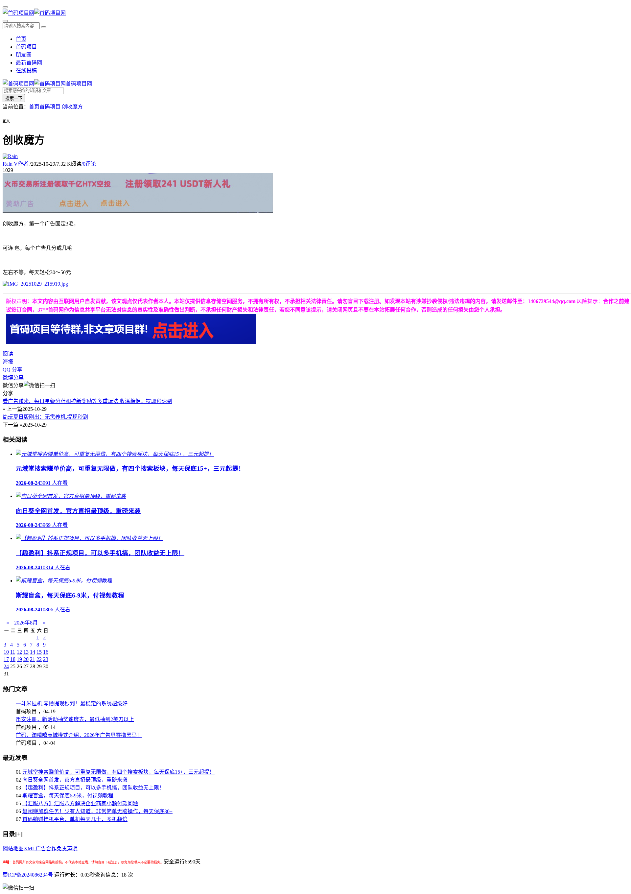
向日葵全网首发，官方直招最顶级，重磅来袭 (75, 780)
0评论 (89, 164)
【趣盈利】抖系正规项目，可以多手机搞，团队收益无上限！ (93, 787)
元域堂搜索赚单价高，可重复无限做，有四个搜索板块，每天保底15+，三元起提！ (118, 772)
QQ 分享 (12, 369)
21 (32, 659)
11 (12, 652)
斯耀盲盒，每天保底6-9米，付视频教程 (67, 795)
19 (19, 659)
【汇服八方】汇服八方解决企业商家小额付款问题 (80, 803)
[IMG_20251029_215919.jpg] (35, 284)
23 (45, 659)
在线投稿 (26, 70)
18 (12, 659)
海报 (8, 362)
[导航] (5, 7)
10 (6, 652)
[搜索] (5, 21)
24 (6, 666)
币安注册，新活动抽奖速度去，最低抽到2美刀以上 (75, 719)
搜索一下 (13, 98)
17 (6, 659)
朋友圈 (24, 55)
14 (32, 652)
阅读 (8, 354)
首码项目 (26, 47)
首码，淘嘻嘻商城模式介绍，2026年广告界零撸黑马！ (79, 735)
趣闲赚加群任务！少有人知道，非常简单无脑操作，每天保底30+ (97, 811)
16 (45, 652)
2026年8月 (26, 622)
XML (29, 848)
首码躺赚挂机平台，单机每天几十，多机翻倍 (75, 819)
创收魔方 (72, 106)
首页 (21, 39)
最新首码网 (29, 62)
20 (26, 659)
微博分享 (13, 377)
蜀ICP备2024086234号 (28, 875)
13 (26, 652)
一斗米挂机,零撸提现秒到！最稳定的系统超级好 (72, 703)
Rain (15, 164)
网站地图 (13, 848)
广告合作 (46, 848)
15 (39, 652)
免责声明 (67, 848)
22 (39, 659)
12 (19, 652)
